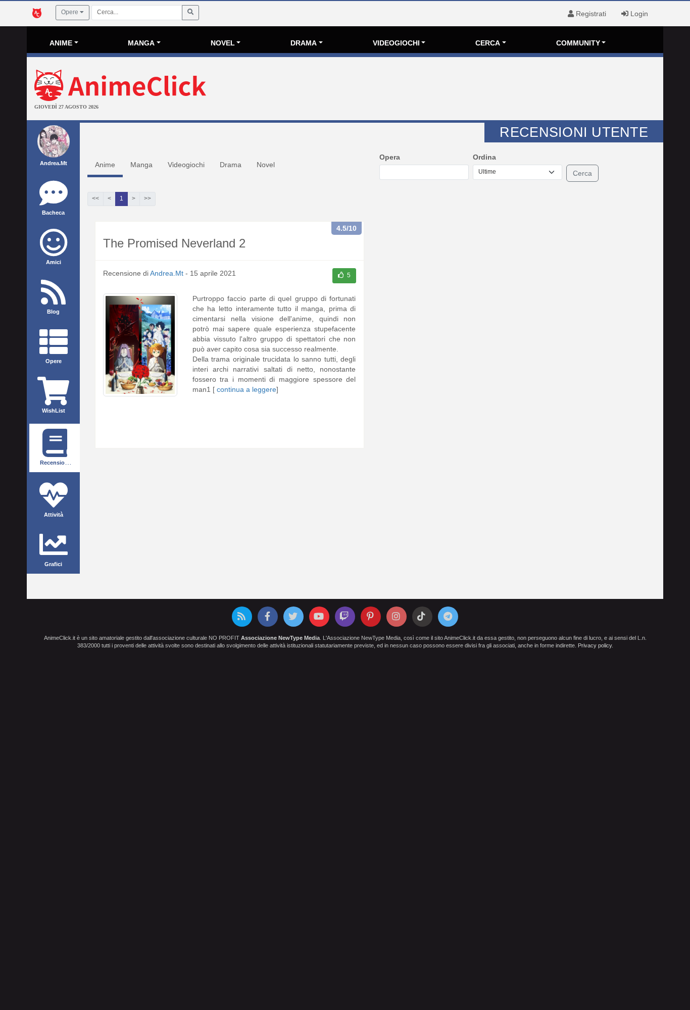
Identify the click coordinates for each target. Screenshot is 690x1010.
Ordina (484, 157)
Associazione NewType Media (280, 638)
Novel (266, 165)
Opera (389, 157)
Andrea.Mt (166, 273)
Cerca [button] (487, 43)
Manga (141, 165)
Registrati (590, 14)
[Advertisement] (451, 90)
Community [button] (578, 43)
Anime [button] (61, 43)
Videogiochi (186, 165)
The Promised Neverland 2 (174, 243)
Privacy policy (595, 645)
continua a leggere (246, 389)
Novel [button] (223, 43)
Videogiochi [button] (396, 43)
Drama (230, 165)
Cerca (582, 173)
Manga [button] (141, 43)
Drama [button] (303, 43)
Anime (105, 165)
